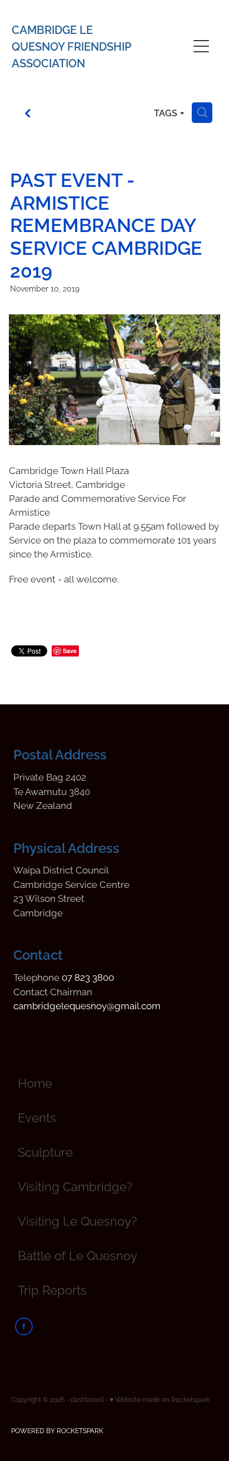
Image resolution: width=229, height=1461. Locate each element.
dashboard (87, 1399)
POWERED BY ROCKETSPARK (57, 1430)
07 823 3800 (88, 976)
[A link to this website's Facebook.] (24, 1326)
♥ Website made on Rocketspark (159, 1399)
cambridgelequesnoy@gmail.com (87, 1004)
